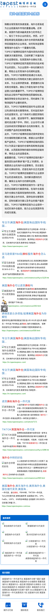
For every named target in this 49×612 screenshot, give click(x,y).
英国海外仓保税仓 (33, 584)
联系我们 (41, 610)
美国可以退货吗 (17, 285)
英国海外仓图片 (24, 587)
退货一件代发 (16, 401)
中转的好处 (12, 457)
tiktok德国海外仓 (37, 590)
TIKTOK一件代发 (18, 429)
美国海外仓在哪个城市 (19, 590)
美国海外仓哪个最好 (32, 579)
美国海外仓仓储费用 (28, 582)
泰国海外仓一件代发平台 (12, 579)
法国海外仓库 (33, 592)
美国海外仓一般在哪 (17, 584)
